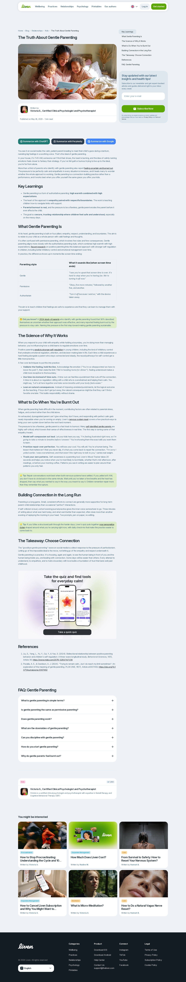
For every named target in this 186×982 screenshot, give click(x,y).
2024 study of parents (49, 319)
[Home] (26, 6)
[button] (67, 701)
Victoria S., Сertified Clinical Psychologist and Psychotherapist (63, 110)
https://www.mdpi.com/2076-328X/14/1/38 (53, 660)
